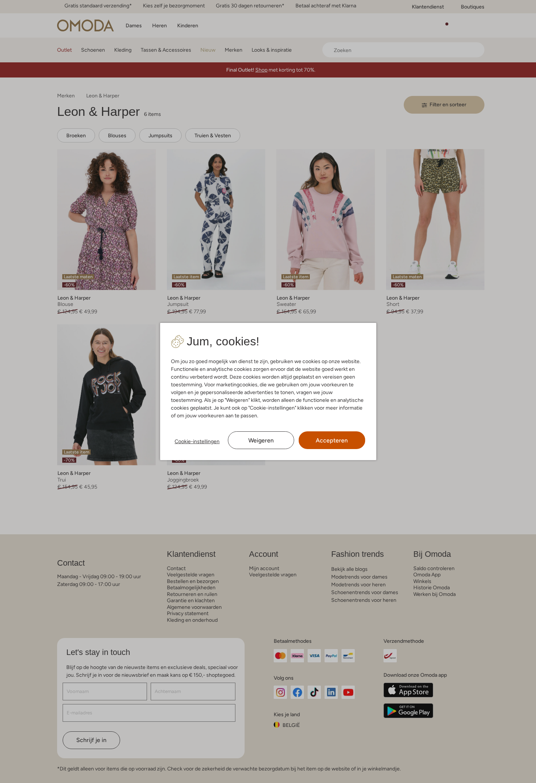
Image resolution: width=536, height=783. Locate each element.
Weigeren (261, 440)
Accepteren (332, 440)
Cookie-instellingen (197, 441)
